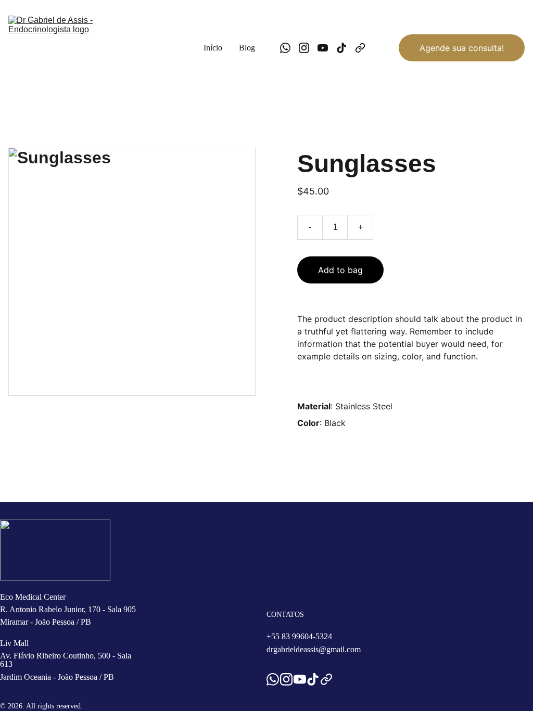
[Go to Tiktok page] (345, 48)
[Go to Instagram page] (308, 48)
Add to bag (340, 270)
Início (213, 47)
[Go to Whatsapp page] (289, 48)
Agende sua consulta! (462, 48)
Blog (247, 47)
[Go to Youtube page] (327, 48)
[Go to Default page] (360, 48)
